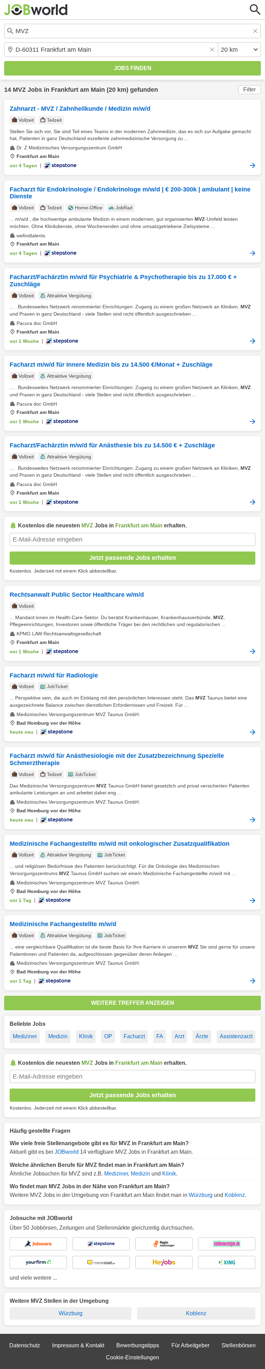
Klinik (86, 1036)
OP (108, 1036)
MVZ (19, 89)
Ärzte (202, 1036)
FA (159, 1036)
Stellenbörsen (239, 1345)
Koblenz (235, 1195)
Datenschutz (24, 1345)
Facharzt (134, 1036)
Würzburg (201, 1195)
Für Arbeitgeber (190, 1345)
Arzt (179, 1036)
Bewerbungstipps (137, 1345)
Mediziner (25, 1036)
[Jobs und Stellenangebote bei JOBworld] (36, 9)
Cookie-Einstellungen (132, 1357)
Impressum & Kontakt (78, 1345)
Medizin (58, 1036)
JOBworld (67, 1152)
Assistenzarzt (236, 1036)
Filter (249, 89)
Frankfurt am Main (78, 89)
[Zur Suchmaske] (255, 9)
